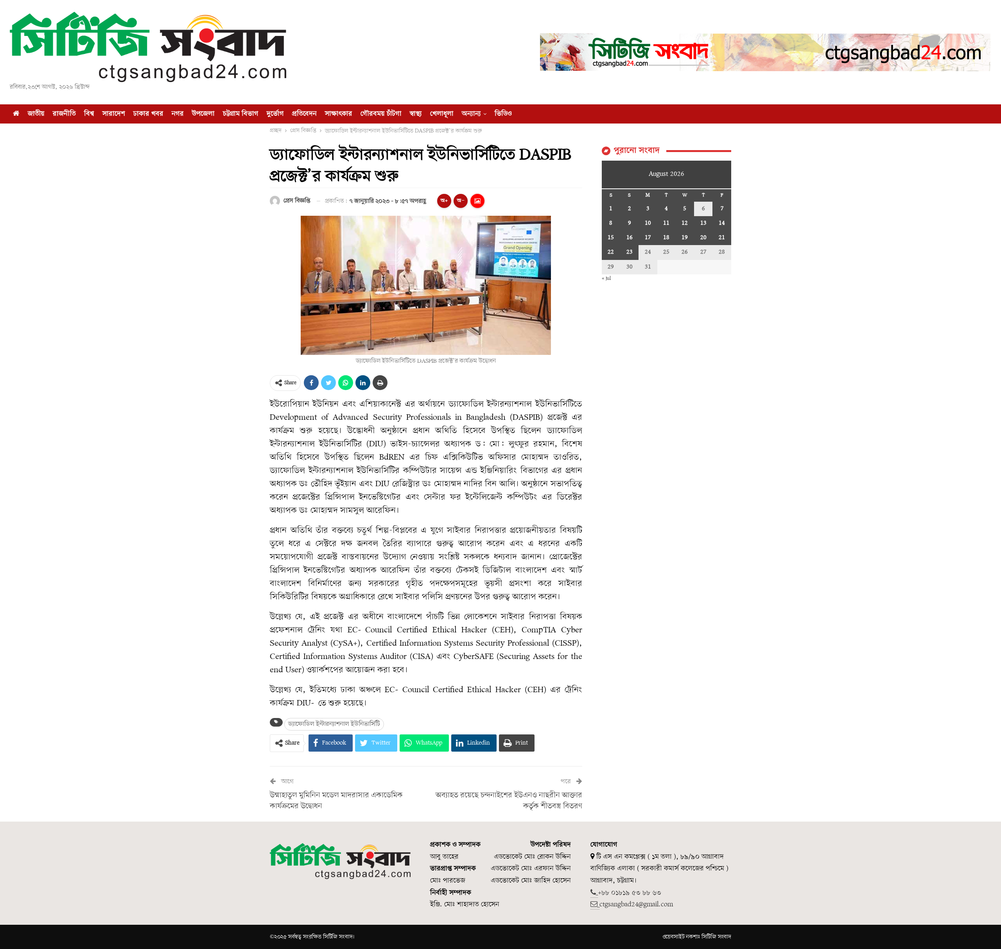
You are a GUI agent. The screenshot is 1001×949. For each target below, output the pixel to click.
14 (722, 223)
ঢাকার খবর (148, 113)
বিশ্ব (89, 113)
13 (703, 223)
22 (611, 252)
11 (666, 223)
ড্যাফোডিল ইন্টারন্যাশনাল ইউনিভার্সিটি (334, 724)
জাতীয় (36, 113)
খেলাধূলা (442, 113)
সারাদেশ (113, 113)
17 (648, 237)
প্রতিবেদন (304, 113)
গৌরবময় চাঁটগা (381, 113)
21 (722, 237)
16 (629, 237)
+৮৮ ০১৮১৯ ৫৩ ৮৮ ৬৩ (629, 892)
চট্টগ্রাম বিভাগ (240, 113)
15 (611, 237)
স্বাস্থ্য (416, 113)
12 (685, 223)
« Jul (606, 278)
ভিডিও (503, 113)
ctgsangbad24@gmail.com (636, 904)
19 (685, 237)
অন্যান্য (471, 113)
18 (666, 237)
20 (703, 237)
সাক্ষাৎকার (338, 113)
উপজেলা (203, 113)
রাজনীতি (64, 113)
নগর (178, 113)
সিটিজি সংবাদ (716, 937)
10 (648, 223)
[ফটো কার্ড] (477, 201)
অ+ (444, 200)
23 (629, 252)
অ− (461, 200)
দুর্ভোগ (275, 113)
